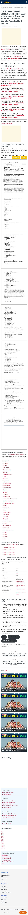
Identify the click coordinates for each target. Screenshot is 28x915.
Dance (4, 476)
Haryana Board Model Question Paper (12, 69)
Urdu (4, 539)
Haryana (23, 644)
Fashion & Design (4, 902)
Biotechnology (6, 467)
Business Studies (7, 470)
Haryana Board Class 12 (6, 123)
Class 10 (3, 845)
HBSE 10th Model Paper (9, 550)
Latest (2, 903)
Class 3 (2, 834)
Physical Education (7, 521)
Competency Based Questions (8, 861)
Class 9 (2, 843)
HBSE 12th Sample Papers (8, 641)
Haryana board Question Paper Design (10, 805)
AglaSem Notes (5, 855)
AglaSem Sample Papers (7, 857)
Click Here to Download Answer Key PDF (12, 90)
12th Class (6, 5)
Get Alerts (24, 912)
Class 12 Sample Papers (9, 644)
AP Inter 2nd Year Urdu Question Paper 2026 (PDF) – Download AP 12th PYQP (13, 709)
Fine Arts (5, 490)
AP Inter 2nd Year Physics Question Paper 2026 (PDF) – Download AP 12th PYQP (14, 749)
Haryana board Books (6, 807)
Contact (22, 909)
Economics (5, 479)
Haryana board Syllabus (7, 804)
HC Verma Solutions (5, 891)
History (4, 505)
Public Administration (8, 530)
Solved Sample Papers (5, 875)
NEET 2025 (3, 899)
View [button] (23, 157)
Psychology (6, 527)
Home (2, 5)
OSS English (6, 514)
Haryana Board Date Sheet (7, 792)
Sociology (5, 536)
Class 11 (3, 846)
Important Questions (6, 860)
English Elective (7, 483)
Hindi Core (5, 494)
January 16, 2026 (13, 26)
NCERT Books (4, 889)
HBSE (17, 573)
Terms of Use (9, 909)
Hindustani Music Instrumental (10, 499)
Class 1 (2, 831)
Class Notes (3, 886)
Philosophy (5, 519)
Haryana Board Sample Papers (8, 802)
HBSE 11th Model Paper (9, 552)
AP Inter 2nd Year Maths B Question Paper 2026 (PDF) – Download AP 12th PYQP (14, 729)
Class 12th (18, 644)
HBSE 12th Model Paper (9, 554)
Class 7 (2, 840)
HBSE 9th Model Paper (8, 547)
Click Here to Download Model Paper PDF (12, 84)
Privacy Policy (16, 909)
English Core (6, 481)
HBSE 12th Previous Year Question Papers (20, 582)
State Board (3, 881)
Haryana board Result (6, 794)
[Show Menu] (1, 2)
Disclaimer (3, 909)
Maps (3, 863)
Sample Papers (5, 646)
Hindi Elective (6, 496)
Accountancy (6, 461)
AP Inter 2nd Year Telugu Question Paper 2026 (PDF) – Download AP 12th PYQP (13, 689)
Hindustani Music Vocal (8, 503)
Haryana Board (17, 56)
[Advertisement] (11, 36)
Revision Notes (4, 878)
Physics (5, 523)
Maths (4, 510)
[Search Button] (26, 2)
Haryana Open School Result (8, 817)
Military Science (7, 512)
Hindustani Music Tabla (8, 501)
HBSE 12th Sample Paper (13, 58)
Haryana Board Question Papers (8, 800)
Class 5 (2, 837)
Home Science (6, 507)
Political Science (7, 525)
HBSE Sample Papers (20, 589)
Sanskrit (5, 534)
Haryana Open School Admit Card (9, 815)
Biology (5, 465)
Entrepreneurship (7, 487)
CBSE (2, 879)
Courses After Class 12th (6, 892)
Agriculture (5, 463)
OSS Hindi (5, 516)
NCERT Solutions (4, 888)
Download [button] (15, 157)
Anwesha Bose (5, 26)
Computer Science (7, 474)
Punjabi (5, 532)
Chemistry (5, 472)
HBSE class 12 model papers (16, 454)
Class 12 (3, 848)
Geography (5, 492)
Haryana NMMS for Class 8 (7, 823)
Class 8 (2, 842)
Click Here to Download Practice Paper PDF (12, 110)
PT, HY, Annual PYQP (6, 858)
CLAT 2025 (3, 901)
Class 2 (2, 833)
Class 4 (2, 836)
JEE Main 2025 (4, 898)
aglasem (7, 2)
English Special (6, 485)
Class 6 (2, 839)
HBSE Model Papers (13, 544)
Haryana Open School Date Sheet (9, 813)
